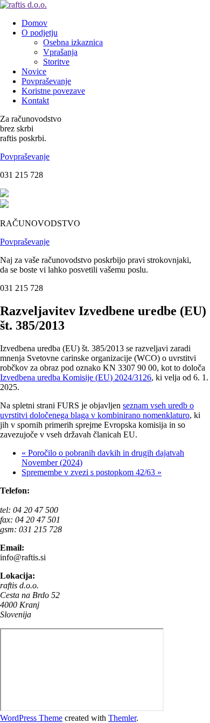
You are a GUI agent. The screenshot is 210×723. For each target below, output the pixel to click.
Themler (122, 717)
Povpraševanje (25, 156)
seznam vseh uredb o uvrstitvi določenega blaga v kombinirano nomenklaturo (97, 410)
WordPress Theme (31, 717)
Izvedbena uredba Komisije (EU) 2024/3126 (75, 377)
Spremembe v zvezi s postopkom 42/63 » (92, 472)
